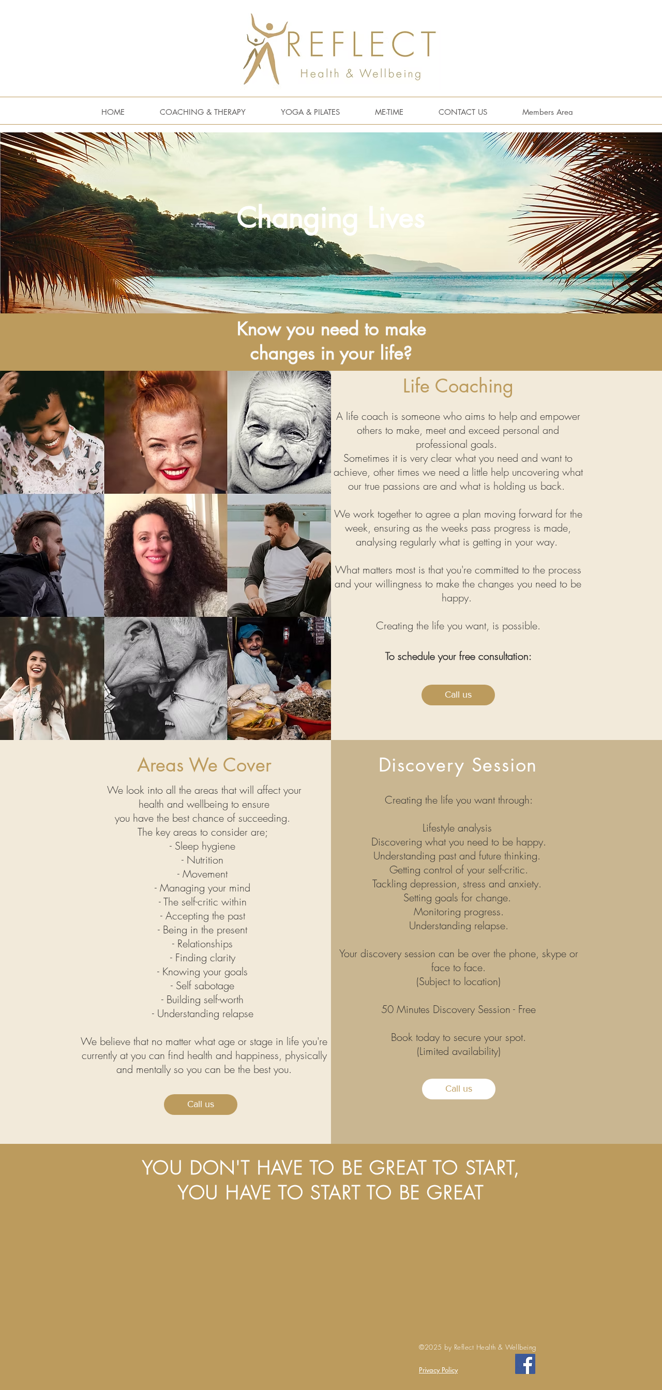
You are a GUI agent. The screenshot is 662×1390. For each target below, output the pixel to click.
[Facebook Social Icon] (525, 1364)
